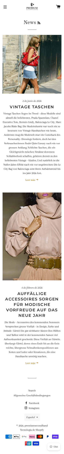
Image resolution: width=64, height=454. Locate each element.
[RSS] (38, 23)
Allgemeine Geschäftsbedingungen (32, 395)
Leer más (30, 179)
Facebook (33, 403)
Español (30, 417)
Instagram (33, 408)
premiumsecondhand (36, 425)
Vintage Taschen (32, 107)
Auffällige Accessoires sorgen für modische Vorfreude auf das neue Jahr (32, 304)
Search (32, 390)
